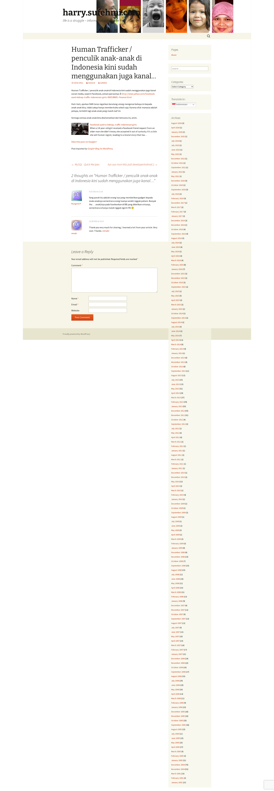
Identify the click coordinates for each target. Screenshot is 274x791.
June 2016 (175, 247)
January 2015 (176, 309)
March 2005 (176, 751)
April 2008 (175, 587)
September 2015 (178, 287)
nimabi (74, 233)
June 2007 (175, 632)
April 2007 (175, 641)
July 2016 (175, 242)
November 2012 (178, 415)
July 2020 (175, 194)
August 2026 (176, 123)
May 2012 (175, 433)
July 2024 (175, 141)
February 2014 (177, 349)
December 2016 (178, 220)
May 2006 (175, 689)
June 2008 (175, 579)
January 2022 (176, 172)
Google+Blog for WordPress (100, 148)
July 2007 (175, 627)
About (173, 55)
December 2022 (178, 158)
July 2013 (175, 380)
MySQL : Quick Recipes (85, 164)
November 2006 (178, 663)
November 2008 (178, 556)
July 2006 (175, 680)
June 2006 (175, 685)
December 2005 (178, 711)
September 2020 (178, 189)
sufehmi (103, 82)
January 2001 (176, 782)
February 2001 (177, 778)
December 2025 (178, 136)
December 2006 (178, 658)
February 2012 (177, 446)
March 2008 (176, 592)
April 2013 (175, 393)
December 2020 (178, 180)
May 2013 (175, 388)
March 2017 (176, 207)
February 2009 (177, 543)
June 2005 (175, 738)
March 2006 (176, 698)
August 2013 (176, 375)
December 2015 (178, 273)
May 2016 (175, 251)
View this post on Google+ (84, 141)
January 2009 (176, 548)
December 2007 (178, 605)
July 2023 (175, 145)
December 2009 (178, 503)
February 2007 (177, 649)
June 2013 (175, 384)
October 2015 (177, 282)
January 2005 (176, 760)
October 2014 (177, 313)
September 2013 (178, 371)
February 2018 (177, 198)
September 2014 (178, 318)
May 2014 (175, 335)
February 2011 (177, 464)
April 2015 (175, 300)
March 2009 (176, 539)
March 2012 (176, 441)
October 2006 (177, 667)
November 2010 (178, 477)
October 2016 (177, 229)
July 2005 (175, 733)
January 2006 (176, 707)
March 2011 (176, 459)
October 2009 (177, 508)
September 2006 (178, 672)
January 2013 (176, 406)
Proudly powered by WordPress (76, 334)
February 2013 (177, 402)
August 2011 (176, 455)
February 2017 (177, 211)
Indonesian (181, 104)
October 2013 (177, 366)
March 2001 (176, 773)
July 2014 (175, 326)
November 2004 (178, 769)
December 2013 (178, 357)
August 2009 (176, 517)
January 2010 (176, 499)
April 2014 (175, 340)
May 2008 (175, 583)
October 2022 (177, 163)
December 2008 (178, 552)
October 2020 (177, 185)
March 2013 (176, 397)
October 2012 (177, 419)
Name (75, 298)
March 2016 (176, 260)
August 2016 (176, 238)
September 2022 (178, 167)
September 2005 (178, 725)
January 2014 (176, 353)
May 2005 (175, 742)
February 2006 (177, 703)
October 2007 (177, 614)
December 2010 (178, 472)
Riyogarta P (76, 203)
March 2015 (176, 304)
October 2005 (177, 720)
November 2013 (178, 362)
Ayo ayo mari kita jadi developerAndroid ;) (133, 164)
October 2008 (177, 561)
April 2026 (175, 127)
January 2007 (176, 654)
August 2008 (176, 570)
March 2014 (176, 344)
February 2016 (177, 264)
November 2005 (178, 716)
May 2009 (175, 530)
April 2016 (175, 256)
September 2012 (178, 424)
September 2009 (178, 512)
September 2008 (178, 565)
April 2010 (175, 486)
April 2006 (175, 694)
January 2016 (176, 269)
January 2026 (176, 132)
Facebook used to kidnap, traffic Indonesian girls (113, 124)
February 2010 (177, 495)
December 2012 (178, 410)
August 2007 (176, 623)
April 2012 (175, 437)
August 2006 (176, 676)
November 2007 (178, 610)
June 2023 (175, 149)
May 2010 (175, 481)
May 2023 (175, 154)
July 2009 (175, 521)
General (91, 82)
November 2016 (178, 225)
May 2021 (175, 176)
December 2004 (178, 764)
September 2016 (178, 234)
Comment (77, 265)
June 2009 (175, 526)
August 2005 (176, 729)
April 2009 (175, 534)
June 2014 (175, 331)
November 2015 (178, 278)
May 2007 (175, 636)
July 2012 (175, 428)
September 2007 (178, 618)
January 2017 (176, 216)
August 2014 (176, 322)
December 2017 (178, 203)
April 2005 (175, 747)
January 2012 (176, 450)
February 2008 (177, 596)
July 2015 (175, 291)
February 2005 (177, 756)
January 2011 (176, 468)
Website (75, 310)
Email (74, 304)
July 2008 (175, 574)
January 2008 (176, 601)
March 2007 (176, 645)
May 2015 (175, 295)
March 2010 (176, 490)
